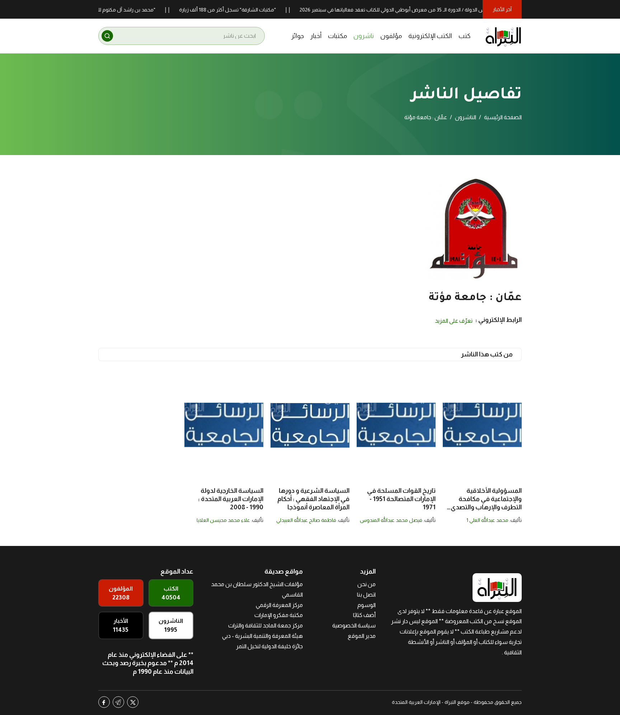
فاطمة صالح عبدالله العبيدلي (306, 520)
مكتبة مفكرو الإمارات (278, 615)
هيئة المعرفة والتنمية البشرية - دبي (262, 636)
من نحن (366, 584)
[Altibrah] (503, 36)
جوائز (297, 35)
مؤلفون (391, 35)
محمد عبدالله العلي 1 (487, 520)
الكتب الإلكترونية (430, 35)
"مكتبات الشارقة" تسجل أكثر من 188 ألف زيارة (243, 10)
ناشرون (363, 35)
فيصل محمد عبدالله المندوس (391, 520)
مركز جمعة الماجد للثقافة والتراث (265, 625)
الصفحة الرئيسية (503, 117)
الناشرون (465, 117)
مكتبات (337, 35)
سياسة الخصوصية (354, 625)
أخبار (315, 35)
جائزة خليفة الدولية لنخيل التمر (269, 646)
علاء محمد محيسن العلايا (223, 520)
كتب (465, 35)
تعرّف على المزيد (454, 321)
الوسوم (366, 605)
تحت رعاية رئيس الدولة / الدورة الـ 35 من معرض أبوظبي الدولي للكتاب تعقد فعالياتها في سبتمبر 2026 (422, 10)
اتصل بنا (366, 595)
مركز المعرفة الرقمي (279, 605)
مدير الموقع (362, 636)
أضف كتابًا (364, 615)
